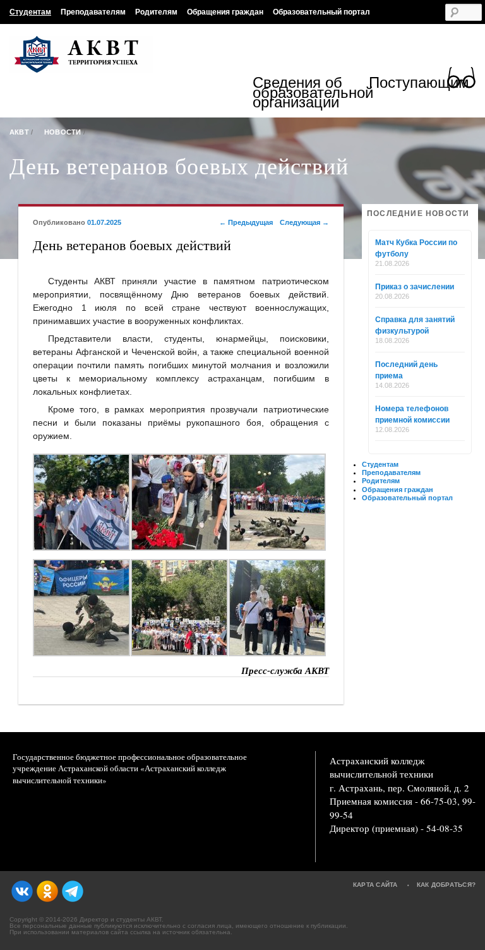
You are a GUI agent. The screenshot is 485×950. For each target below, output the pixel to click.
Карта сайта (375, 884)
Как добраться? (446, 884)
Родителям (156, 12)
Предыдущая (246, 222)
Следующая (304, 222)
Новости (62, 132)
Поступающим (419, 84)
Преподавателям (93, 12)
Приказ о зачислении (414, 286)
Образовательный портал (321, 12)
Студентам (30, 12)
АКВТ (19, 132)
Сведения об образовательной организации (311, 92)
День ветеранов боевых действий (179, 165)
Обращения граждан (225, 12)
